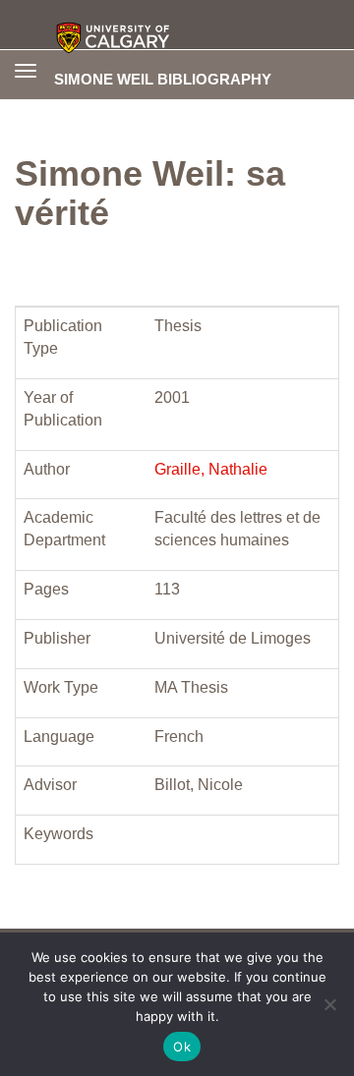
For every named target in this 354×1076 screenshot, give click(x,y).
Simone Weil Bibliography (162, 78)
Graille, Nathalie (210, 469)
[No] (329, 1004)
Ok (182, 1046)
